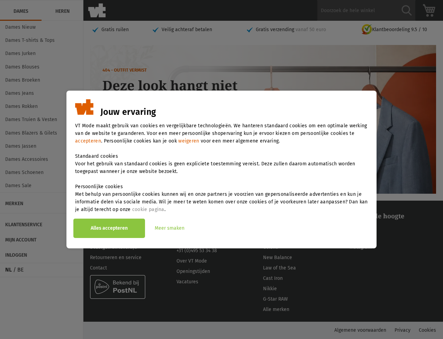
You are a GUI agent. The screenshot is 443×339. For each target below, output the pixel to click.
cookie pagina (148, 209)
